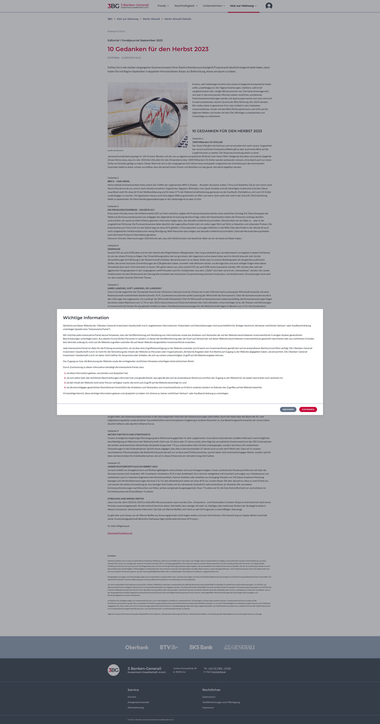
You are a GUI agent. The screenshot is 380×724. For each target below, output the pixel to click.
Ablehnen (288, 409)
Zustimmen (308, 409)
